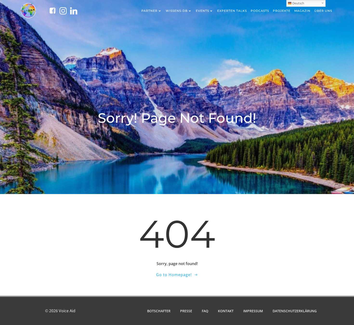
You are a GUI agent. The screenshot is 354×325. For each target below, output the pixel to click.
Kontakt (226, 311)
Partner (149, 11)
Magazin (302, 11)
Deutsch (298, 3)
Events (202, 11)
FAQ (205, 311)
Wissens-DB (177, 11)
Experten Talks (232, 11)
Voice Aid (67, 310)
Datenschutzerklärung (295, 311)
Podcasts (260, 11)
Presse (186, 311)
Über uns (323, 11)
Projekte (281, 11)
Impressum (253, 311)
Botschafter (158, 311)
